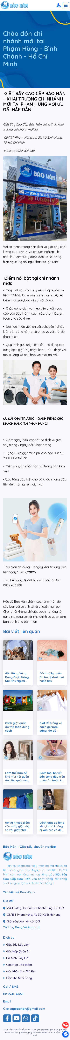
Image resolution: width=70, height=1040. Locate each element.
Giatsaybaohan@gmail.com (24, 1009)
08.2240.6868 (13, 994)
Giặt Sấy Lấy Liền (17, 944)
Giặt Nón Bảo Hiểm (19, 965)
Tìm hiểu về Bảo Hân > (19, 892)
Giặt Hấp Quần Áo (18, 951)
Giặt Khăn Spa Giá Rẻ (20, 971)
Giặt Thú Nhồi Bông (19, 978)
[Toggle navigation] (66, 5)
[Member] (58, 4)
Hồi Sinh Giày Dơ (17, 958)
